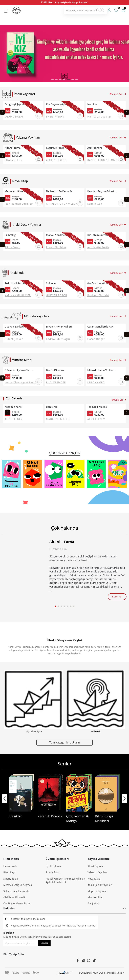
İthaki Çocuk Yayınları (100, 884)
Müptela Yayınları (98, 891)
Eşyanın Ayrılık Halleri (59, 326)
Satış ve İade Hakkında (16, 891)
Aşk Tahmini (94, 147)
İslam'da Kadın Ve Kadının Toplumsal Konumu (102, 370)
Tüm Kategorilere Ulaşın (64, 742)
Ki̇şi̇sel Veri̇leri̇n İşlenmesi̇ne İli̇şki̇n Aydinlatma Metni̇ (65, 880)
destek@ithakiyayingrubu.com (28, 918)
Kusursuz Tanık (55, 147)
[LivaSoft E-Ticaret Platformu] (65, 973)
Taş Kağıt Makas (97, 406)
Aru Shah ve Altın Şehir (101, 283)
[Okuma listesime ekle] (39, 104)
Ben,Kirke (51, 406)
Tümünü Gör (116, 94)
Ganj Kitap (93, 903)
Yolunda (51, 283)
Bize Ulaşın (9, 872)
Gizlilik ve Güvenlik (14, 897)
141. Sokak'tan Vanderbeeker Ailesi (19, 283)
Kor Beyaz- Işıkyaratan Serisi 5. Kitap (60, 104)
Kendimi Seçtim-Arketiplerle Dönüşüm (102, 191)
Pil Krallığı (10, 235)
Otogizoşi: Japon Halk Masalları (19, 104)
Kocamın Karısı (13, 406)
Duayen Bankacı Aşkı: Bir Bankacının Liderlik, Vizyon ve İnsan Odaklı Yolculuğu (19, 326)
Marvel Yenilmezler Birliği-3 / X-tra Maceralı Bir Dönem (60, 235)
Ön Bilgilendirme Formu (17, 903)
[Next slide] (126, 112)
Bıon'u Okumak (55, 370)
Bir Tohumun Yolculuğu (101, 235)
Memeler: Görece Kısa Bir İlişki (19, 191)
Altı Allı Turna (13, 147)
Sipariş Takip (10, 878)
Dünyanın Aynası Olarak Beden (19, 370)
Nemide (92, 104)
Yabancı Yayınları (97, 872)
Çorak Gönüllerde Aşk (100, 326)
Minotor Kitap (95, 897)
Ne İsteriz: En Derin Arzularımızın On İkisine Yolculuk (60, 191)
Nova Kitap (94, 878)
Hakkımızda (10, 866)
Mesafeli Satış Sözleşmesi (17, 884)
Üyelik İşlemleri (54, 866)
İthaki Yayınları (96, 866)
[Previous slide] (2, 112)
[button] (52, 79)
